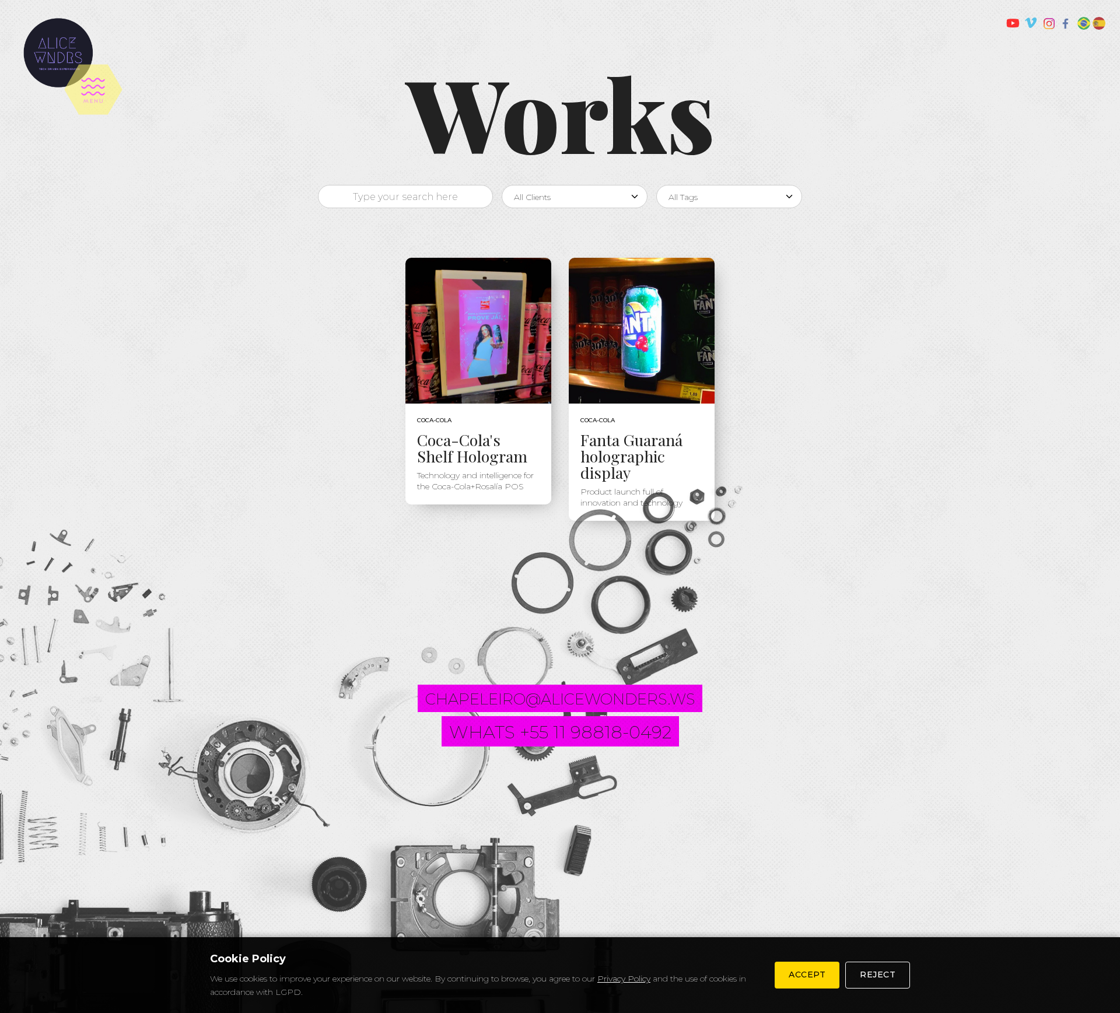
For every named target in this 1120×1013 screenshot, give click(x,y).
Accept (807, 974)
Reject (877, 974)
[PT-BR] (1083, 23)
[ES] (1099, 23)
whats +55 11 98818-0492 (560, 732)
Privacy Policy (623, 978)
